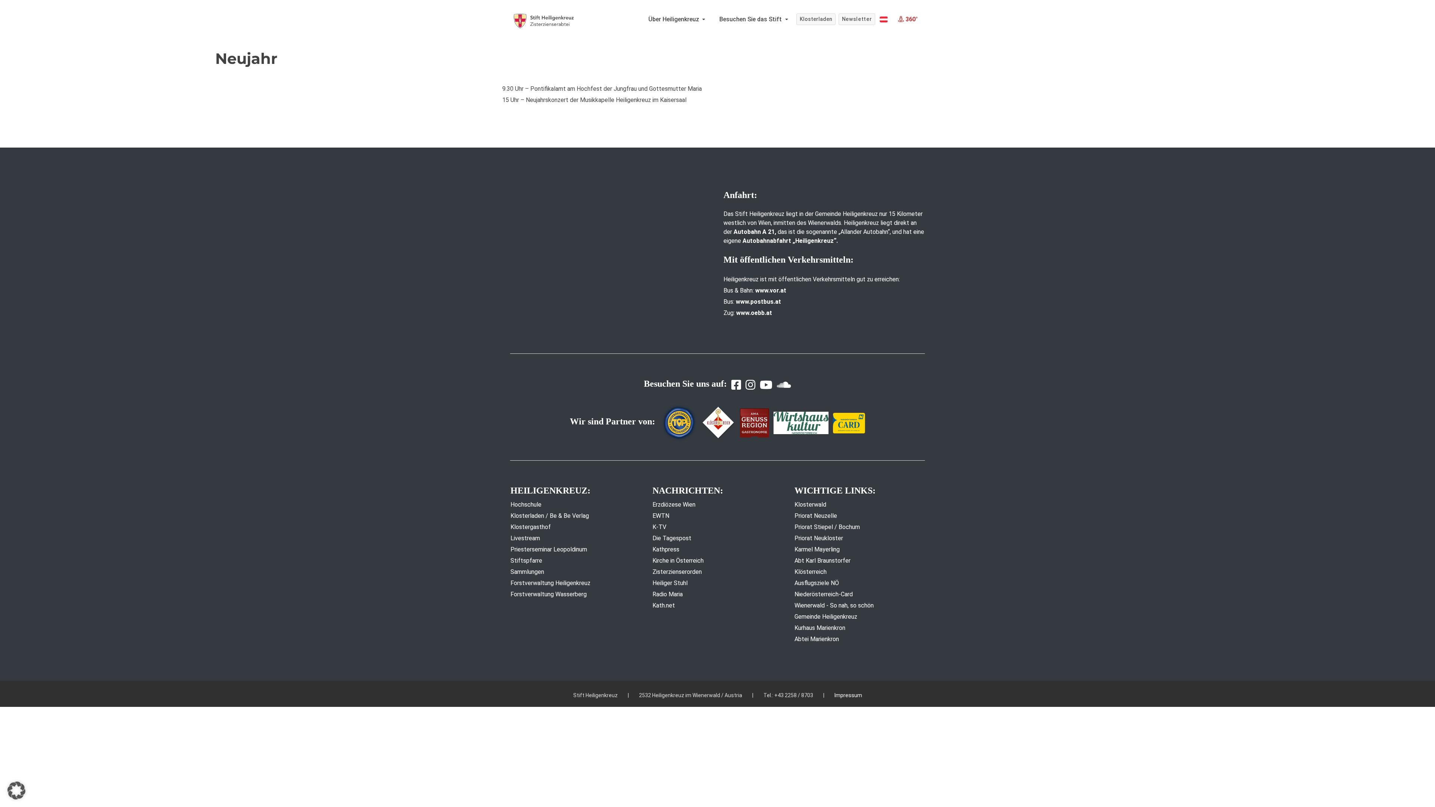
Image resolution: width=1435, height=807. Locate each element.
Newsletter (857, 19)
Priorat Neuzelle (815, 515)
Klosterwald (810, 504)
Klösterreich (810, 571)
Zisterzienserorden (677, 571)
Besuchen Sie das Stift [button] (751, 19)
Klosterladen (816, 19)
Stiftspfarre (526, 560)
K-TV (659, 527)
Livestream (525, 538)
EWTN (660, 515)
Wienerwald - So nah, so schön (834, 605)
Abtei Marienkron (816, 639)
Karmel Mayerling (817, 549)
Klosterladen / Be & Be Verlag (549, 515)
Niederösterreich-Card (823, 594)
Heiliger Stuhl (670, 583)
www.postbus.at (758, 301)
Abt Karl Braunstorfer (822, 560)
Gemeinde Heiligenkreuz (825, 616)
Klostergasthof (530, 527)
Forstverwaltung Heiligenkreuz (550, 583)
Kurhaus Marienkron (819, 627)
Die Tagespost (671, 538)
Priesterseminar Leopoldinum (548, 549)
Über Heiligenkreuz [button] (674, 19)
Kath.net (663, 605)
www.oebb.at (754, 312)
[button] (884, 19)
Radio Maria (667, 594)
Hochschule (525, 504)
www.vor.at (770, 290)
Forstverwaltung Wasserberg (548, 594)
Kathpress (665, 549)
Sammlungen (527, 571)
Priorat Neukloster (818, 538)
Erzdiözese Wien (673, 504)
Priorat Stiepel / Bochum (827, 527)
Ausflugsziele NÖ (816, 583)
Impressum (848, 695)
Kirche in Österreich (678, 560)
